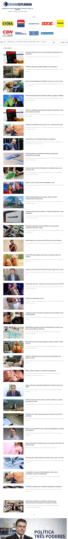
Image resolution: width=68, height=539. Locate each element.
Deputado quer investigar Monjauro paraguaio (40, 139)
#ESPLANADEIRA (20, 41)
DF (14, 41)
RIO (16, 41)
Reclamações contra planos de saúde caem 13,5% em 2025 (44, 457)
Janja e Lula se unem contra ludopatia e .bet (40, 182)
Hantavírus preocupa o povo (35, 298)
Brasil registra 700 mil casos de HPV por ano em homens (44, 240)
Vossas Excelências (32, 41)
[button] (54, 42)
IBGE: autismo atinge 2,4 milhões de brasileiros (41, 371)
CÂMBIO (38, 41)
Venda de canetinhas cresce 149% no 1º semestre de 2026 (44, 124)
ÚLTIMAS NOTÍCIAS (11, 41)
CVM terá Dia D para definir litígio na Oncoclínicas (41, 66)
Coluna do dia (43, 41)
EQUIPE (4, 41)
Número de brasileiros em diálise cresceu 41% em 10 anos (44, 81)
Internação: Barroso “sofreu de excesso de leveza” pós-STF (45, 284)
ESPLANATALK (26, 41)
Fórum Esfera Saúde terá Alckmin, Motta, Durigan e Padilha (45, 95)
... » (60, 56)
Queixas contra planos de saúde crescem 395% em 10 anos (44, 269)
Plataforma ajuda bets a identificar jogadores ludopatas (44, 486)
